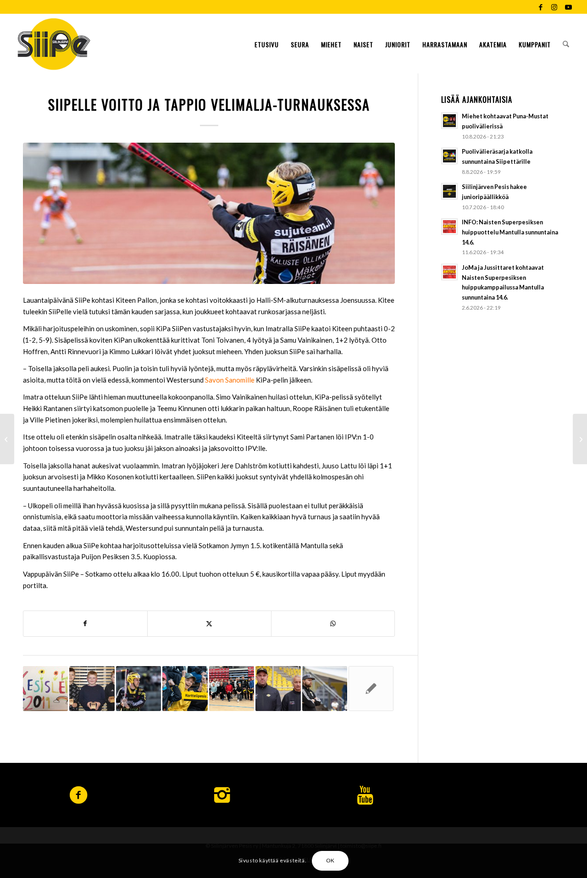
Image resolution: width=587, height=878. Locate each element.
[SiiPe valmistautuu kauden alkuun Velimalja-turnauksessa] (7, 439)
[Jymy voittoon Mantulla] (580, 439)
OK (330, 860)
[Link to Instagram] (554, 7)
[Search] (566, 43)
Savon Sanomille (230, 380)
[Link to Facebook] (540, 7)
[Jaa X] (209, 623)
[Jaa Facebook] (85, 623)
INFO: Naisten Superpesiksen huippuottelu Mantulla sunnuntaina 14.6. (510, 231)
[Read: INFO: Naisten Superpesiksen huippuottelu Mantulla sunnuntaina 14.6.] (449, 226)
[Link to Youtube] (568, 7)
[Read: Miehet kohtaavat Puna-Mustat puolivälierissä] (449, 120)
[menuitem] (267, 43)
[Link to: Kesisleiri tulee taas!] (45, 688)
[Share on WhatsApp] (333, 623)
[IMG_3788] (209, 213)
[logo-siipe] (54, 43)
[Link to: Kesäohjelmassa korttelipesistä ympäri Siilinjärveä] (184, 688)
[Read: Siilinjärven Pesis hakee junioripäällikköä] (449, 191)
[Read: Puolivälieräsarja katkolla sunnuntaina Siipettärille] (449, 156)
